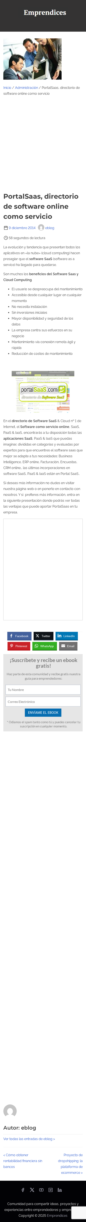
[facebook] (23, 1191)
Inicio (7, 88)
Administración (26, 88)
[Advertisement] (43, 144)
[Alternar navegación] (43, 26)
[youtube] (41, 1191)
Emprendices (57, 1216)
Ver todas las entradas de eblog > (29, 1139)
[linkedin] (60, 1191)
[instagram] (50, 1191)
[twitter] (32, 1191)
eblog (49, 228)
